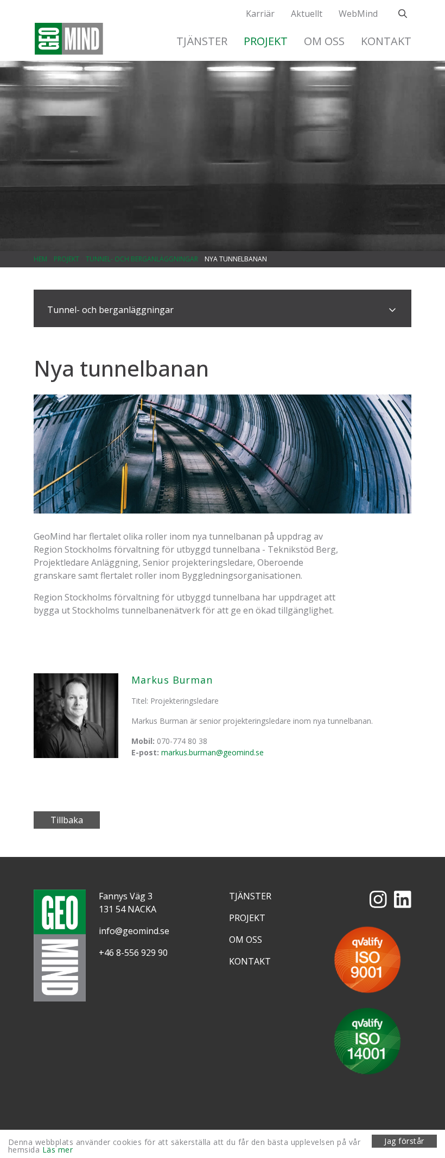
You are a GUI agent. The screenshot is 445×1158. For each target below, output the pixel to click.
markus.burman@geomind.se (212, 752)
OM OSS (324, 41)
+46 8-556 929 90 (133, 953)
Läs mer (57, 1149)
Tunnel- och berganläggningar (142, 259)
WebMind (358, 14)
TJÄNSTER (201, 41)
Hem (40, 259)
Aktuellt (306, 14)
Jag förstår (404, 1141)
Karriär (260, 14)
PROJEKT (266, 41)
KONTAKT (386, 41)
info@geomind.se (134, 931)
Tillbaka (66, 820)
